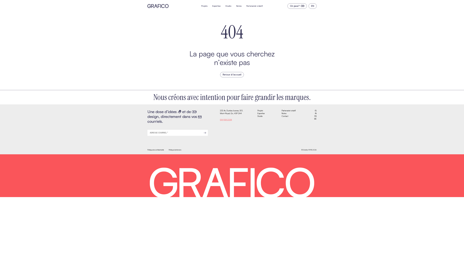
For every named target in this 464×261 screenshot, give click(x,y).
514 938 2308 (226, 120)
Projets (204, 6)
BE (315, 119)
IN (316, 113)
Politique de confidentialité (155, 150)
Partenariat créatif (254, 6)
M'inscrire (205, 133)
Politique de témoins (175, 150)
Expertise (216, 6)
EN (312, 5)
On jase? (295, 5)
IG (316, 110)
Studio (228, 6)
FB (315, 116)
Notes (239, 6)
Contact (285, 116)
